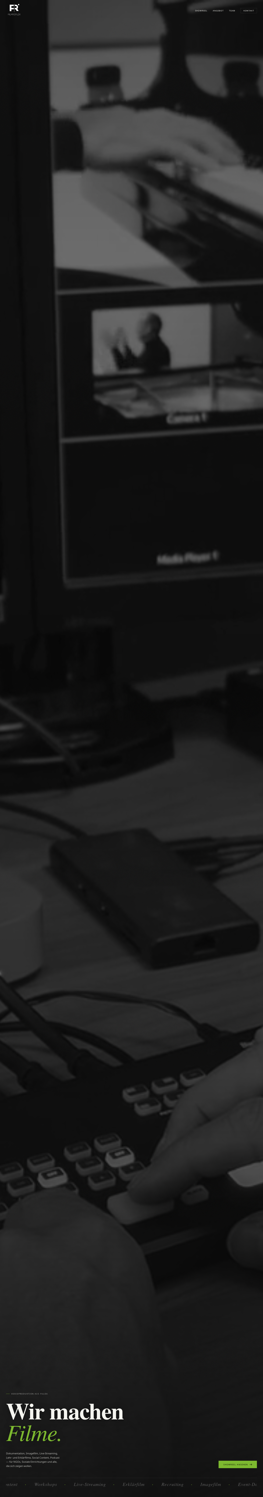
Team (232, 10)
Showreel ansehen (235, 1464)
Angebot (218, 10)
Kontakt (249, 10)
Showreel (201, 10)
